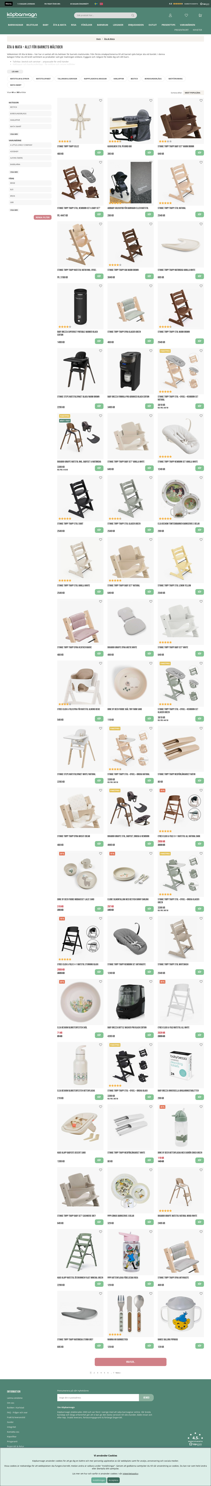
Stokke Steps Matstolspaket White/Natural (76, 774)
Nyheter (197, 29)
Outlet (153, 24)
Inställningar (99, 1480)
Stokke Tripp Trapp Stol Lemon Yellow (174, 585)
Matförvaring (176, 78)
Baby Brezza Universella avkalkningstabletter (178, 1090)
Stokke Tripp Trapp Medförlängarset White (126, 1152)
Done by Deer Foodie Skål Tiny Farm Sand (125, 709)
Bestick (134, 78)
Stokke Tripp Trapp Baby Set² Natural (124, 585)
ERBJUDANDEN (136, 24)
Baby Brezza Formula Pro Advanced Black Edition (128, 396)
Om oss (10, 1402)
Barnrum (102, 24)
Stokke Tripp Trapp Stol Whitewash (173, 964)
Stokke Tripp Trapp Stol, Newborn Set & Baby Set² (78, 208)
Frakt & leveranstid (16, 1417)
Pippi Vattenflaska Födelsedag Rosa (123, 1277)
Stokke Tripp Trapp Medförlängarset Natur (176, 774)
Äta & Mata (59, 24)
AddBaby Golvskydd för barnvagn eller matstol (128, 208)
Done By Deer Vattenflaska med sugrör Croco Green (180, 1152)
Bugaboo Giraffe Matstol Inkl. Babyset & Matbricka (79, 461)
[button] (189, 4)
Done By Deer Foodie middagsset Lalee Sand (75, 899)
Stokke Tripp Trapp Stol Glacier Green (124, 523)
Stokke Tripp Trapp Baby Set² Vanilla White (126, 461)
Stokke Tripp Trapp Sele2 (68, 146)
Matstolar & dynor (19, 78)
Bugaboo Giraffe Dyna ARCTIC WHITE (122, 647)
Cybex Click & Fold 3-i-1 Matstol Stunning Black (77, 964)
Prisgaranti (12, 1441)
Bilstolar (32, 24)
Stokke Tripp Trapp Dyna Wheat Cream (73, 836)
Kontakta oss (13, 1431)
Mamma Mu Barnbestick (118, 1339)
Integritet (11, 1427)
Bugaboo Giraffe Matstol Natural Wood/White (177, 1215)
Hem (98, 39)
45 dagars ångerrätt (79, 4)
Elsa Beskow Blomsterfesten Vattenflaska (76, 1090)
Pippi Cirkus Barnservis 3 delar (121, 1215)
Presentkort (181, 29)
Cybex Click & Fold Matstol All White (173, 1027)
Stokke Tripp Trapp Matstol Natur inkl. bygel (76, 270)
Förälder (86, 24)
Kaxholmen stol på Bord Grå (120, 146)
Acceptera (113, 1480)
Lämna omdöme (15, 1398)
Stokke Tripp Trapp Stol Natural (172, 208)
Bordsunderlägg (153, 78)
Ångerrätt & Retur (15, 1446)
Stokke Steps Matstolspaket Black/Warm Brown (78, 396)
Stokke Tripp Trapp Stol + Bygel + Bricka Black (128, 1090)
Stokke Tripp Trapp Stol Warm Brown (174, 331)
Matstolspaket (43, 78)
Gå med (146, 1397)
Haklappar (119, 78)
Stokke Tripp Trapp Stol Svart (70, 523)
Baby (45, 24)
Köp (99, 214)
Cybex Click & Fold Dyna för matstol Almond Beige (78, 709)
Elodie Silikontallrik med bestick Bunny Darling (128, 899)
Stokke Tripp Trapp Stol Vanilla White (73, 585)
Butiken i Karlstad (15, 1407)
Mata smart (15, 85)
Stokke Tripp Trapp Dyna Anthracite (173, 1277)
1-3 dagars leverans (26, 4)
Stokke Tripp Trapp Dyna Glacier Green (124, 331)
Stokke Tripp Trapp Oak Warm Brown (123, 270)
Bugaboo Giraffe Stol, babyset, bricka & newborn (128, 836)
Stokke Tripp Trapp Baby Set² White (173, 647)
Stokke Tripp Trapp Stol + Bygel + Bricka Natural (129, 774)
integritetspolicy (130, 1473)
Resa (73, 24)
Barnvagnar (15, 24)
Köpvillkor (12, 1436)
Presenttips (168, 24)
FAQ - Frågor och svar (17, 1412)
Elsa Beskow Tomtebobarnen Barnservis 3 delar (179, 523)
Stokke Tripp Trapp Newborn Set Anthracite (127, 964)
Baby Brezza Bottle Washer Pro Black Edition (127, 1027)
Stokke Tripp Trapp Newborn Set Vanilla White (178, 461)
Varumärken (187, 24)
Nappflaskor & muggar (95, 78)
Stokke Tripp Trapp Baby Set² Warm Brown (176, 146)
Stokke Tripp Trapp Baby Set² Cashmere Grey (76, 1215)
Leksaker (118, 24)
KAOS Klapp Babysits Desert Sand (71, 1152)
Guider (10, 1422)
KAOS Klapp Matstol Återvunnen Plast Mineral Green (80, 1277)
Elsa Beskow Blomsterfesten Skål (72, 1027)
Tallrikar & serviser (67, 78)
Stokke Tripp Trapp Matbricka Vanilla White (176, 270)
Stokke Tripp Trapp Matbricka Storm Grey (75, 1339)
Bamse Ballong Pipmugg (168, 1339)
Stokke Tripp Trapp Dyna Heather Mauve (74, 647)
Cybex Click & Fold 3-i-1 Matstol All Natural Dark (179, 836)
